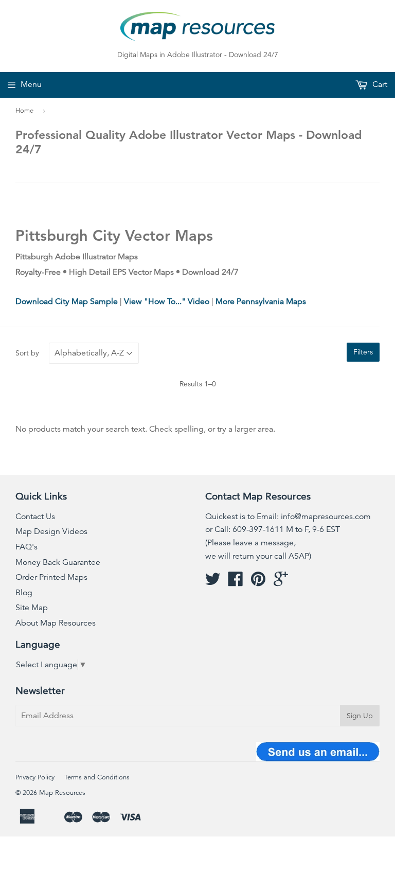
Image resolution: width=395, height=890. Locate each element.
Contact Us (35, 516)
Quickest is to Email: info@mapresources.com (288, 516)
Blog (23, 593)
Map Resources (62, 793)
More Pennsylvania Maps (261, 301)
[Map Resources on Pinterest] (258, 582)
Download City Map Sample (66, 301)
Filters (363, 352)
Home (24, 110)
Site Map (31, 607)
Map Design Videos (51, 531)
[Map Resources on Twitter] (213, 582)
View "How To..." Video (166, 301)
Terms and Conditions (97, 777)
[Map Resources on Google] (281, 582)
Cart (378, 84)
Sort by (27, 353)
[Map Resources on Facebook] (235, 582)
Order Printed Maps (51, 577)
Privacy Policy (35, 777)
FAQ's (26, 547)
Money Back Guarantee (57, 562)
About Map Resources (55, 623)
